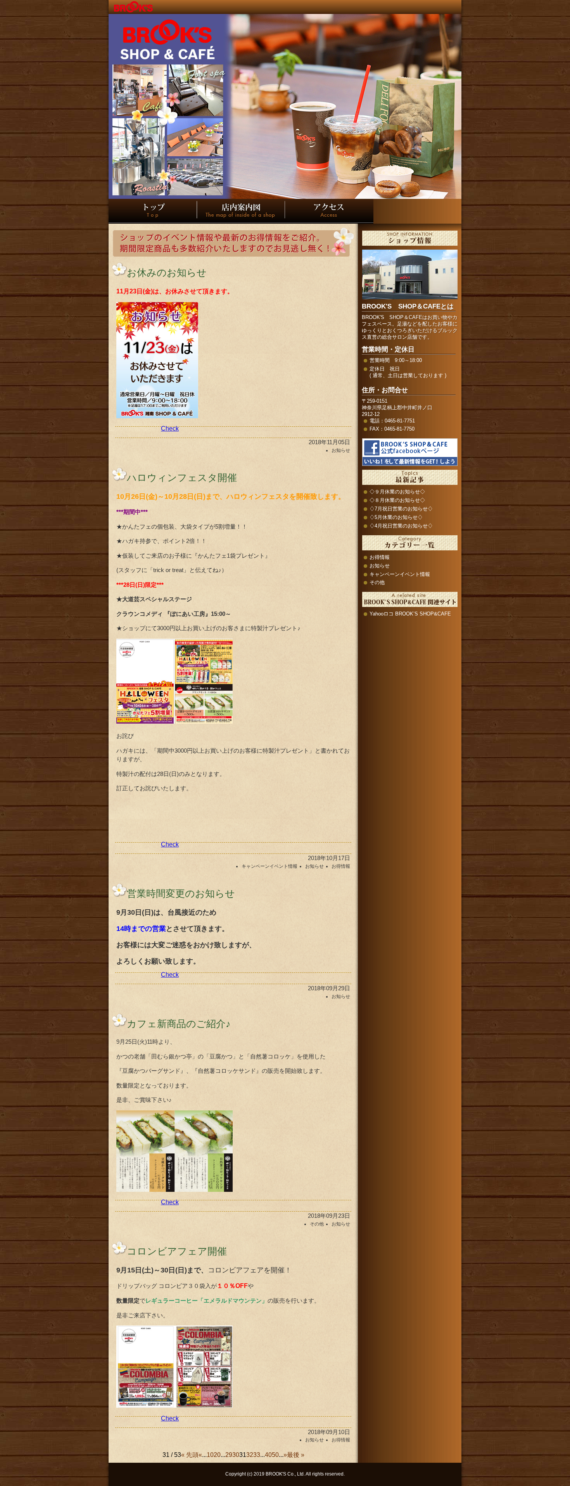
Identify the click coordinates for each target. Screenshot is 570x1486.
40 (268, 1455)
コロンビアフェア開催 (177, 1251)
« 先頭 (190, 1455)
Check (170, 428)
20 (217, 1455)
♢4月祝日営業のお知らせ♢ (401, 526)
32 (249, 1455)
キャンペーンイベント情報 (269, 866)
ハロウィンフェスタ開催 (182, 477)
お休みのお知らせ (167, 272)
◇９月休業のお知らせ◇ (397, 492)
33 (256, 1455)
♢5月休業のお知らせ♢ (396, 517)
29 (228, 1455)
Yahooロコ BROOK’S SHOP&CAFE (410, 614)
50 (275, 1455)
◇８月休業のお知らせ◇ (397, 500)
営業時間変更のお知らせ (181, 893)
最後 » (295, 1455)
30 (235, 1455)
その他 (317, 1224)
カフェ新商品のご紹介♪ (179, 1023)
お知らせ (341, 450)
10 (210, 1455)
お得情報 (341, 866)
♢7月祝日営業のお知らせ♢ (401, 509)
